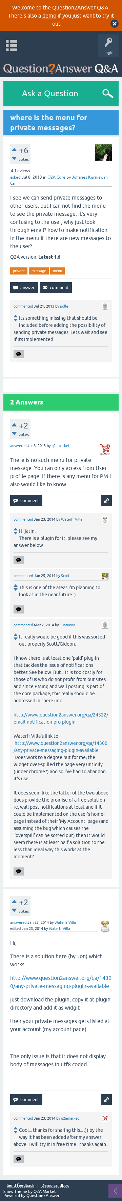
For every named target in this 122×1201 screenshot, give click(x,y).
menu (57, 271)
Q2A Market (45, 1191)
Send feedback (20, 1185)
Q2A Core (56, 177)
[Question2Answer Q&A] (60, 65)
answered (18, 446)
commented (23, 306)
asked (15, 177)
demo (49, 15)
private (19, 271)
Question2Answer (43, 1195)
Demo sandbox (55, 1185)
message (39, 271)
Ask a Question (50, 93)
